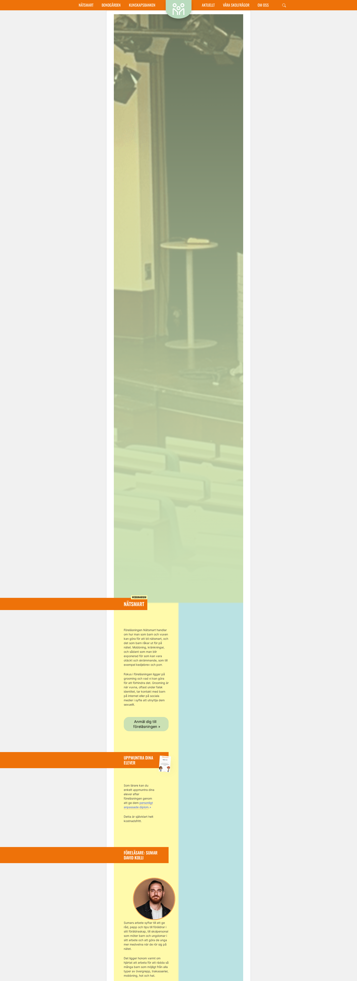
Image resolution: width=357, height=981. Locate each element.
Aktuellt (208, 5)
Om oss (263, 5)
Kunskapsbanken (142, 5)
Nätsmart (86, 5)
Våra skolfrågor (236, 5)
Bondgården (111, 5)
